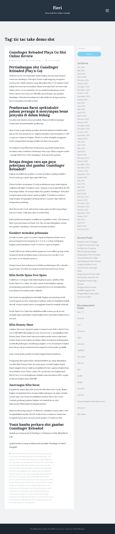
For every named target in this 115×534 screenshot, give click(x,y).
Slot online (81, 414)
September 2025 (83, 96)
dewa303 (80, 389)
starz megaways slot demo (26, 497)
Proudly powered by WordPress (43, 529)
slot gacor (81, 331)
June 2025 (81, 106)
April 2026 (81, 74)
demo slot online (26, 468)
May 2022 (81, 220)
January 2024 (82, 161)
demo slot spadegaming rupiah (33, 474)
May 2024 (81, 148)
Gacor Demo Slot (54, 60)
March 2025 (82, 116)
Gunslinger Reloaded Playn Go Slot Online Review (37, 54)
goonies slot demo (33, 480)
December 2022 (83, 203)
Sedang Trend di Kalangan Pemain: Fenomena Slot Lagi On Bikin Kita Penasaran (88, 245)
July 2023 (81, 181)
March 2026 (81, 77)
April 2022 (81, 223)
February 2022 (83, 229)
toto (79, 325)
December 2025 (83, 87)
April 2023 (81, 190)
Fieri (57, 7)
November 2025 (83, 90)
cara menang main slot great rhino (32, 462)
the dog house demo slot (43, 500)
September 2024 (83, 135)
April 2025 (81, 113)
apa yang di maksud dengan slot (22, 457)
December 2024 (83, 126)
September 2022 (83, 213)
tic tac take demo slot (16, 503)
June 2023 (81, 184)
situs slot (81, 344)
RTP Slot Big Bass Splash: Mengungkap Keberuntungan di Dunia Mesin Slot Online (88, 255)
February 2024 (83, 158)
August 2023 (82, 178)
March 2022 (81, 226)
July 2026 (81, 67)
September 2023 (83, 174)
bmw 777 (80, 312)
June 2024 (81, 145)
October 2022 (82, 210)
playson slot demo (29, 482)
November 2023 (83, 168)
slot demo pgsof (23, 488)
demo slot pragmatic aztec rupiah (24, 471)
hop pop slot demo (46, 480)
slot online (81, 357)
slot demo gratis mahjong (33, 485)
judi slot (80, 395)
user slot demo (30, 503)
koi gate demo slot (15, 482)
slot (78, 370)
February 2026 (83, 80)
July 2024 (81, 142)
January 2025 (82, 122)
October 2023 (82, 171)
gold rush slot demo (42, 477)
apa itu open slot (34, 454)
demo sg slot (35, 465)
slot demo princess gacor (39, 488)
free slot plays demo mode (26, 477)
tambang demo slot (27, 500)
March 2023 (81, 194)
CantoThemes (79, 529)
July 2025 (81, 103)
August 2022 (82, 216)
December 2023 (83, 164)
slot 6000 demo (41, 482)
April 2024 (81, 152)
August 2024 (82, 139)
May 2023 (81, 187)
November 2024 (83, 129)
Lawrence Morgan (35, 60)
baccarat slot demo (40, 457)
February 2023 (83, 197)
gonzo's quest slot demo (17, 480)
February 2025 (83, 119)
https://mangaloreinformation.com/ (91, 401)
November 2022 (83, 207)
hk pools (80, 318)
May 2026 (81, 71)
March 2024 (81, 155)
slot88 (79, 376)
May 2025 (81, 109)
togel (79, 338)
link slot (80, 363)
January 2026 (82, 84)
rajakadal (80, 350)
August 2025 (82, 100)
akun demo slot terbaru (20, 454)
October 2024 (82, 132)
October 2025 (82, 93)
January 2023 (82, 200)
